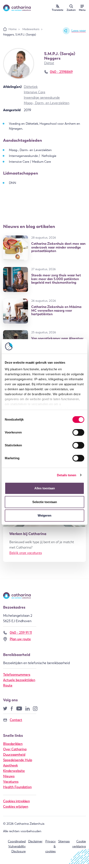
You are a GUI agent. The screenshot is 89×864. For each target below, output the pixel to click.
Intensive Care (34, 92)
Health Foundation (17, 787)
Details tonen (66, 475)
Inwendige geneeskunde (42, 98)
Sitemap (64, 841)
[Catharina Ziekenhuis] (17, 8)
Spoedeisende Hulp (17, 760)
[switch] (78, 432)
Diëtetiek (31, 87)
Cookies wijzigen (15, 807)
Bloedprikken (13, 744)
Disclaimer (35, 841)
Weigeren (44, 515)
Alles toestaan (44, 488)
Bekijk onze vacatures (25, 553)
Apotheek (10, 765)
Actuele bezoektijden (19, 680)
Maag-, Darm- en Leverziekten (46, 103)
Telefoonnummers (16, 675)
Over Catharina (14, 749)
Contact (16, 720)
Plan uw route (20, 639)
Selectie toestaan (44, 502)
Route (7, 685)
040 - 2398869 (61, 72)
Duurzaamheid (14, 755)
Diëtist (49, 63)
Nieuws (8, 776)
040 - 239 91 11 (21, 633)
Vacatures (10, 782)
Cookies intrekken (16, 801)
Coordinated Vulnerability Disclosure (17, 846)
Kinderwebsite (14, 771)
